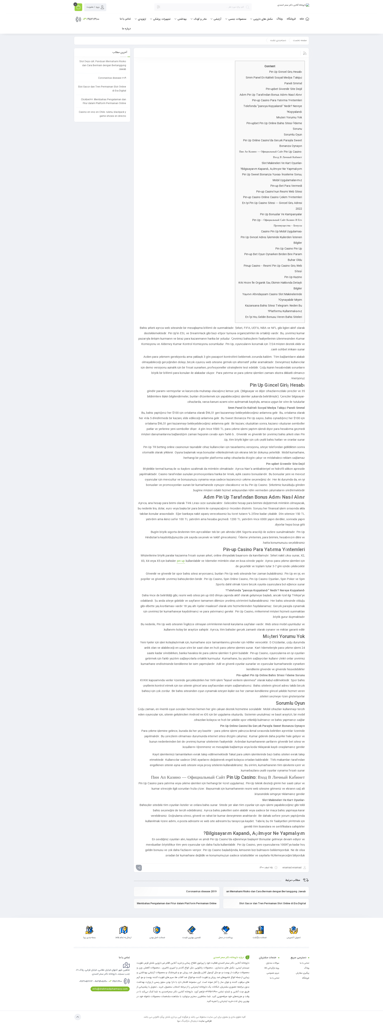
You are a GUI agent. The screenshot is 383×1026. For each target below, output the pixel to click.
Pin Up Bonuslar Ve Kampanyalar (281, 214)
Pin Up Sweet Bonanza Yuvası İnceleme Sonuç (272, 174)
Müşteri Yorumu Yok (289, 117)
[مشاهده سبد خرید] (78, 7)
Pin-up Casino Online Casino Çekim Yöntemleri (272, 197)
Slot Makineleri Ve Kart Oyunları (282, 163)
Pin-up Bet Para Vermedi (286, 186)
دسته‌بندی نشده (278, 40)
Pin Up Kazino (293, 277)
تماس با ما (304, 963)
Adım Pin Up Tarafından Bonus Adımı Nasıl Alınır (271, 95)
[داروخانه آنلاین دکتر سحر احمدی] (293, 5)
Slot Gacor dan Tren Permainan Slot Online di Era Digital (272, 903)
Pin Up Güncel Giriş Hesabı (285, 72)
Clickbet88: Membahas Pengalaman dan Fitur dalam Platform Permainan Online (176, 903)
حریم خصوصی (273, 973)
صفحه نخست (300, 40)
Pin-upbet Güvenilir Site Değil (284, 89)
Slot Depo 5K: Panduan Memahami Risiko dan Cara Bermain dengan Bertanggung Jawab (266, 891)
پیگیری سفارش (302, 973)
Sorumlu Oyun (293, 135)
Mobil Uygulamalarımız (287, 180)
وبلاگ (306, 968)
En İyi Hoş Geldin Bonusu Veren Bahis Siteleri (273, 317)
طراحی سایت (205, 1020)
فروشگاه (305, 978)
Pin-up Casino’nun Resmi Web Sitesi (279, 192)
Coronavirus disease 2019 (201, 891)
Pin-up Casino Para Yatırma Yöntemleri (277, 100)
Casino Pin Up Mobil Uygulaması (281, 231)
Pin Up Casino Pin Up (288, 249)
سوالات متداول (272, 963)
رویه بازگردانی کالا (271, 968)
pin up (181, 561)
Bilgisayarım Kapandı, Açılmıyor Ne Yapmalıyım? (271, 169)
